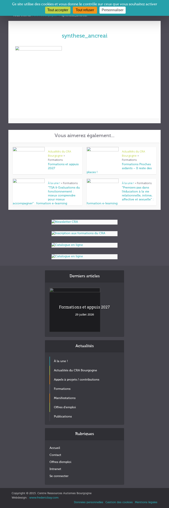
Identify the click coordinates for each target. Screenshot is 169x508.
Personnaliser (112, 10)
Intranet (55, 469)
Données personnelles (88, 502)
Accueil (55, 448)
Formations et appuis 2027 (84, 307)
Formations (55, 160)
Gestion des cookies (119, 502)
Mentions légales (146, 502)
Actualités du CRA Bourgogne (59, 153)
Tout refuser (85, 10)
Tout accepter (57, 10)
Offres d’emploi (60, 462)
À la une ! (54, 183)
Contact (55, 455)
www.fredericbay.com (44, 497)
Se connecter (59, 476)
